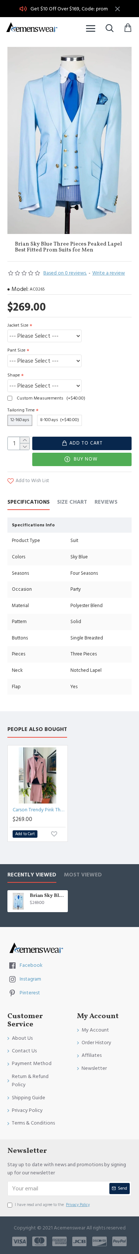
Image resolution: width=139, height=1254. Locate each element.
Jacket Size (18, 325)
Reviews (106, 502)
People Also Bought (37, 729)
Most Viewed (83, 875)
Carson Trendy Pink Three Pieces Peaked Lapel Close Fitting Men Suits (39, 809)
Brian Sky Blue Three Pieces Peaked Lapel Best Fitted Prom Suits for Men (47, 896)
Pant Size (16, 350)
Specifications (28, 502)
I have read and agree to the (52, 1205)
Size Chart (72, 502)
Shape (13, 375)
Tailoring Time (21, 410)
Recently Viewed (31, 875)
